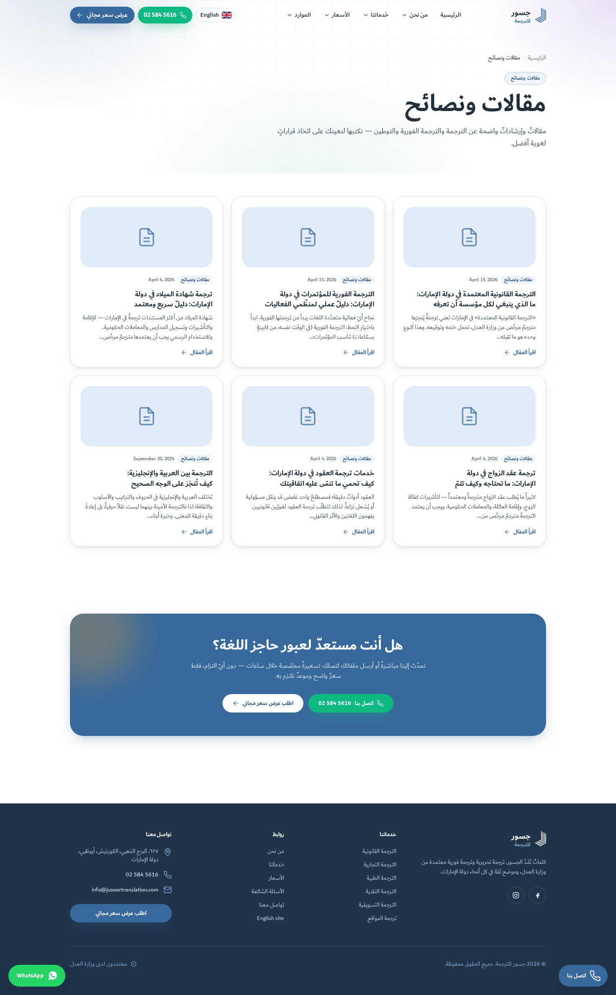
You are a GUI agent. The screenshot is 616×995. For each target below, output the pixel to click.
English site (270, 918)
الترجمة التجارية (380, 864)
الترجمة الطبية (381, 878)
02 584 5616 (142, 875)
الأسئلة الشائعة (267, 891)
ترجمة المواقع (382, 918)
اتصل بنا (345, 703)
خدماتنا (379, 15)
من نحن (418, 15)
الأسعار (341, 15)
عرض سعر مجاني (107, 15)
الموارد (303, 15)
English (209, 15)
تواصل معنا (271, 904)
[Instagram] (515, 895)
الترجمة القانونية (379, 851)
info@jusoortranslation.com (125, 890)
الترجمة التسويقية (377, 904)
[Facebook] (537, 895)
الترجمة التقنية (381, 891)
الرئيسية (450, 15)
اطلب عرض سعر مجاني (268, 703)
